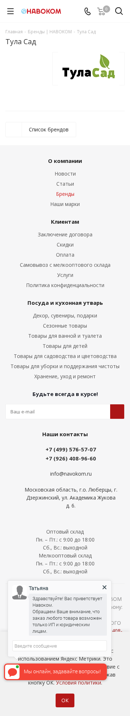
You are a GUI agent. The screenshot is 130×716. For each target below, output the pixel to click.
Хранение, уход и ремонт (65, 376)
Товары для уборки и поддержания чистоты (65, 366)
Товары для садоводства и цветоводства (65, 356)
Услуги (65, 274)
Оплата (65, 254)
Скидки (65, 244)
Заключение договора (65, 234)
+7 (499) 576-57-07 (71, 449)
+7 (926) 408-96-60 (71, 458)
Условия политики (78, 682)
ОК (65, 700)
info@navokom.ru (71, 473)
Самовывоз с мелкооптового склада (65, 264)
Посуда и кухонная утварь (65, 302)
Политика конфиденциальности (65, 285)
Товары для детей (65, 345)
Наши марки (65, 204)
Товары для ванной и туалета (65, 335)
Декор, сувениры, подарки (65, 315)
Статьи (65, 183)
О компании (65, 160)
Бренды (65, 193)
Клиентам (65, 221)
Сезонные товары (65, 325)
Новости (65, 173)
